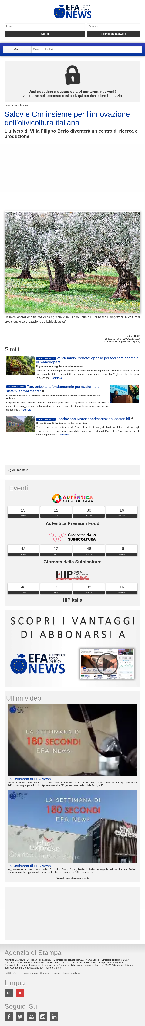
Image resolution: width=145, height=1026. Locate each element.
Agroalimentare (22, 105)
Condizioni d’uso (71, 973)
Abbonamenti (31, 973)
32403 (57, 967)
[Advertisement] (72, 182)
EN (8, 993)
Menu (17, 49)
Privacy (56, 973)
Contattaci (45, 973)
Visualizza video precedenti (72, 878)
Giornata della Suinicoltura (72, 561)
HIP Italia (72, 600)
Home (8, 105)
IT (20, 993)
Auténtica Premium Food (72, 523)
